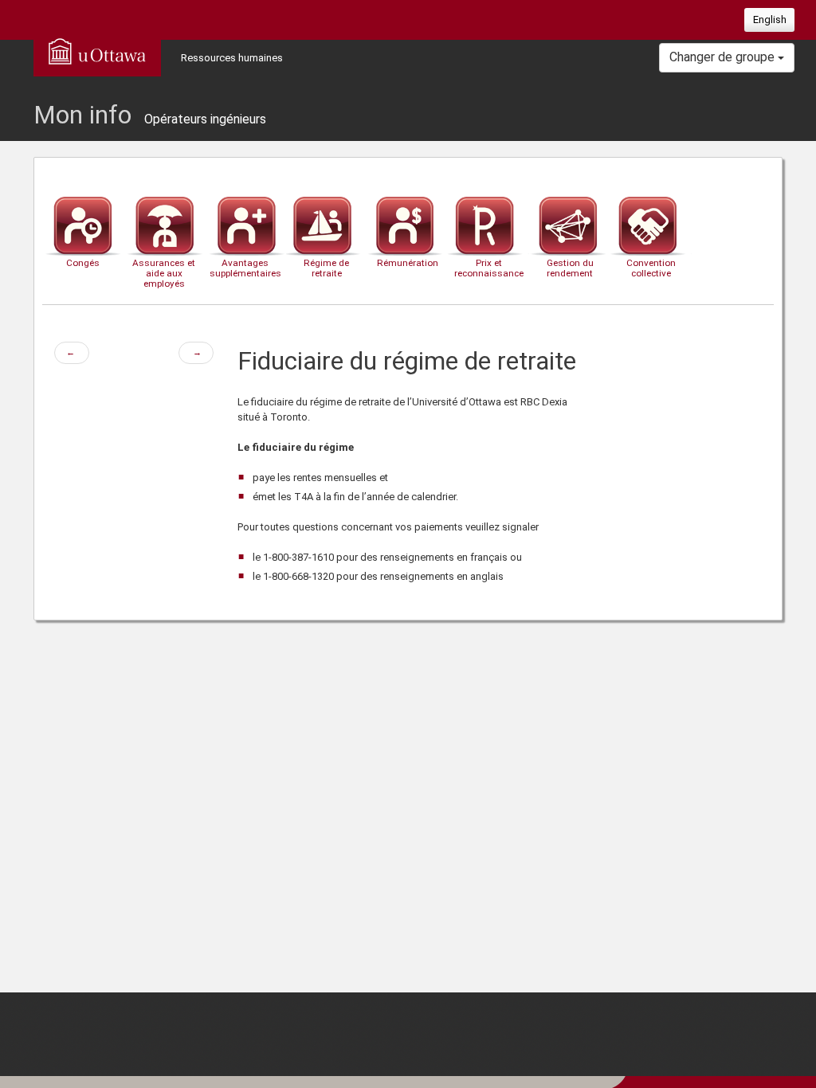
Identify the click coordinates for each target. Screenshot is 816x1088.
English (770, 19)
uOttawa (97, 51)
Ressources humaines (232, 58)
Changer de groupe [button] (723, 57)
